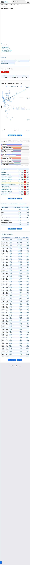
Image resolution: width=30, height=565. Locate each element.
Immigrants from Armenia (6, 181)
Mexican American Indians (6, 189)
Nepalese (3, 170)
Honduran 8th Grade (4, 6)
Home (2, 4)
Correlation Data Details (6, 51)
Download (26, 84)
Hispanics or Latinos (5, 186)
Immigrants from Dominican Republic (8, 184)
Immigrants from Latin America (7, 193)
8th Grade (13, 4)
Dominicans (3, 172)
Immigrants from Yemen (5, 187)
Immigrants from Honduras (6, 191)
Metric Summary (5, 46)
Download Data (12, 135)
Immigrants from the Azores (6, 176)
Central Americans (4, 194)
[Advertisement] (15, 26)
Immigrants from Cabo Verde (6, 179)
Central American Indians (6, 174)
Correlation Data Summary (7, 50)
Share (20, 135)
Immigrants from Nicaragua (6, 177)
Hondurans (19, 4)
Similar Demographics (6, 48)
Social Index (7, 4)
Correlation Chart (5, 47)
